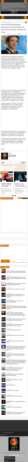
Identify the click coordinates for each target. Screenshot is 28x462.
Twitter (11, 156)
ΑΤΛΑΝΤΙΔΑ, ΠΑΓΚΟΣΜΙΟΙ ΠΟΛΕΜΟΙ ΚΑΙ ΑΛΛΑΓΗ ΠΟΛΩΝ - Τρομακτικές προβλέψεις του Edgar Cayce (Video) (16, 278)
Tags (23, 261)
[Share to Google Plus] (11, 178)
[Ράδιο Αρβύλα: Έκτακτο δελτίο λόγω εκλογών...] (3, 336)
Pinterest (15, 156)
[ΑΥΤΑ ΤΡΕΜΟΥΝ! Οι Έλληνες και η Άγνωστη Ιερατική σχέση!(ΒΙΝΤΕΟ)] (3, 301)
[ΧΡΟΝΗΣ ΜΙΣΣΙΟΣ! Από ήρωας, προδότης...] (3, 396)
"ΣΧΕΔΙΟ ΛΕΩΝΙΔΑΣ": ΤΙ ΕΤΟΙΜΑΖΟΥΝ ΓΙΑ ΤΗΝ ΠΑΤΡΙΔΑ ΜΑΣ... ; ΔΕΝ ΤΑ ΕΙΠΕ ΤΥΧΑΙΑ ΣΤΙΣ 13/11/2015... (15, 295)
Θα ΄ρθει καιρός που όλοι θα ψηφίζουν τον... (14, 407)
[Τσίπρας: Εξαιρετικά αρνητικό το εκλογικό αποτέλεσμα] (3, 380)
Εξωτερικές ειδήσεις (6, 22)
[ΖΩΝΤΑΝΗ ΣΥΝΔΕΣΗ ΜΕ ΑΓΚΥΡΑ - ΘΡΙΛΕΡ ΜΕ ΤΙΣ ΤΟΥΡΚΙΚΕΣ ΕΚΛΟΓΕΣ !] (6, 176)
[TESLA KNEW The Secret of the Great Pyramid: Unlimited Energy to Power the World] (3, 325)
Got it (17, 10)
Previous (1, 176)
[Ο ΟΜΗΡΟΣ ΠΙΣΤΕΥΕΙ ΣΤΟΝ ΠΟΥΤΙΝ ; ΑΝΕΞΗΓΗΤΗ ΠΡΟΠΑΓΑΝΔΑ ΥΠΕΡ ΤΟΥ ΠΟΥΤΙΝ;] (3, 284)
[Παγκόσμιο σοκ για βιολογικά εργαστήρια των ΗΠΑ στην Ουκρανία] (20, 176)
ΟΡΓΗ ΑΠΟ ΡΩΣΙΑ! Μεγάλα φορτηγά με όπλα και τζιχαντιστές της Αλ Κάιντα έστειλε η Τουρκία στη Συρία (13, 28)
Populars (5, 261)
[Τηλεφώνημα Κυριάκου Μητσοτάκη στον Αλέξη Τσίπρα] (3, 341)
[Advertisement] (14, 78)
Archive (14, 261)
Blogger (20, 198)
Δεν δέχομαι (12, 455)
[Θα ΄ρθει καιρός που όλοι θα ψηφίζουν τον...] (3, 407)
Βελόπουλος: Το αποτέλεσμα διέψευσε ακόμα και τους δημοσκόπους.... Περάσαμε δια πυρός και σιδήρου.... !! (15, 355)
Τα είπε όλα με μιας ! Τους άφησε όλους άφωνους (15, 289)
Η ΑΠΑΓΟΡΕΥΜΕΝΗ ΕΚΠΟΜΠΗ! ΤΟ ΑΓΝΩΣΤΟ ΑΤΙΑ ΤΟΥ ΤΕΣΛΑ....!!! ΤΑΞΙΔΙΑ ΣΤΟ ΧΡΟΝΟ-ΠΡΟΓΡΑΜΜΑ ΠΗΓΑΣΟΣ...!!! (16, 307)
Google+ (13, 156)
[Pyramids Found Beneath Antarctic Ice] (3, 330)
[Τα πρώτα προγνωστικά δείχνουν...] (3, 391)
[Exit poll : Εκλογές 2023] (3, 385)
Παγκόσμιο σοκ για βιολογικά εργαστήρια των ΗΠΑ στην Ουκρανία (20, 185)
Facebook (9, 156)
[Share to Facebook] (8, 178)
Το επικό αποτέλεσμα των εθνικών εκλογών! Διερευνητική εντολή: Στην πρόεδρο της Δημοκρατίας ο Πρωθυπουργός (14, 369)
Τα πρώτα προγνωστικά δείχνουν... (13, 390)
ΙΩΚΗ (5, 34)
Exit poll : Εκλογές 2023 (10, 385)
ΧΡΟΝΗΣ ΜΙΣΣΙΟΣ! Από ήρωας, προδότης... (14, 396)
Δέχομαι (16, 455)
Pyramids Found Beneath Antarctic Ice (13, 329)
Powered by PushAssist (19, 461)
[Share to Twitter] (9, 178)
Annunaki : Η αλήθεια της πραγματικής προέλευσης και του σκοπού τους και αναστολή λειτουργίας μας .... (16, 272)
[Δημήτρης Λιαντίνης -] (3, 402)
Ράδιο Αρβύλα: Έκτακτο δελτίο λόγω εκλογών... (15, 335)
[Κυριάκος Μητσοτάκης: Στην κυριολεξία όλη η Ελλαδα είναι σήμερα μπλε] (3, 374)
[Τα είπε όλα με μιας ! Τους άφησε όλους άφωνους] (3, 289)
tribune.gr (3, 148)
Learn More (12, 10)
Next (26, 176)
